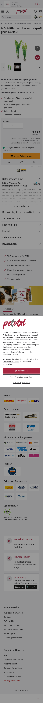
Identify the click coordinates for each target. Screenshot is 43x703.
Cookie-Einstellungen (11, 361)
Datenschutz (17, 383)
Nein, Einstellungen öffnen (21, 377)
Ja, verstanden (21, 370)
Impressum (26, 383)
